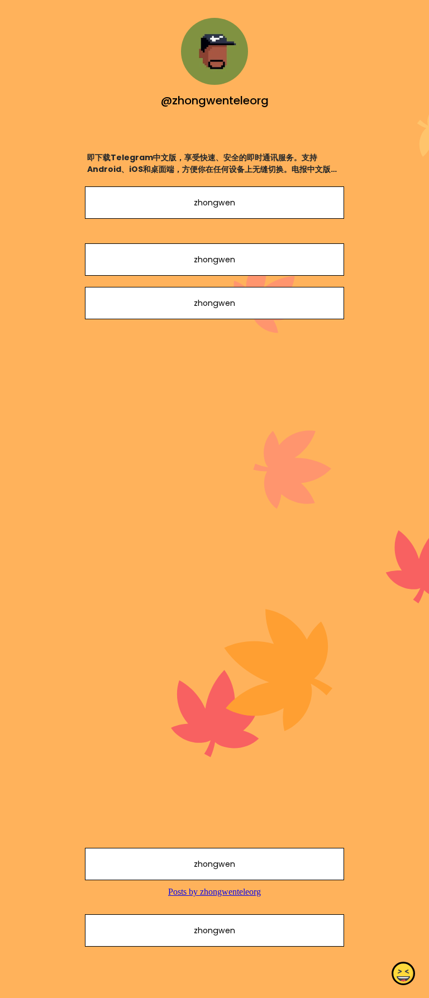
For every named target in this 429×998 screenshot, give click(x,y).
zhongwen (214, 202)
